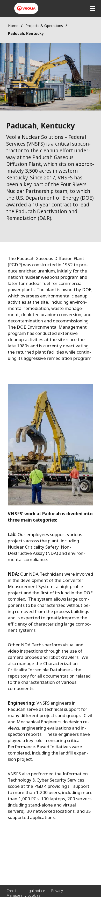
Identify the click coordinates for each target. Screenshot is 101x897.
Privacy (57, 890)
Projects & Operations (44, 25)
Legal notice (35, 890)
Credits (12, 890)
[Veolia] (26, 8)
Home (13, 25)
